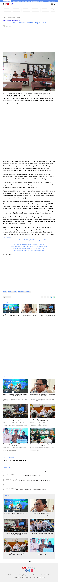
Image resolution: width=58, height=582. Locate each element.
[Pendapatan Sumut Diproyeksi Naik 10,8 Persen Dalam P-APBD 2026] (47, 308)
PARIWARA (14, 20)
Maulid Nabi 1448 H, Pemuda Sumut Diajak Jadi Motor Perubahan (29, 250)
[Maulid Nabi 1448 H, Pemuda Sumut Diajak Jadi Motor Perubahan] (42, 435)
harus (9, 292)
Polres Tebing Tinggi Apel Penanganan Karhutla (42, 533)
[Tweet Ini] (45, 297)
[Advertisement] (29, 39)
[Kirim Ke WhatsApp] (54, 297)
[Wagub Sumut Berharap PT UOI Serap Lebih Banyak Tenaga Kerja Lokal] (11, 308)
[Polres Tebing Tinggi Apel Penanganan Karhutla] (42, 525)
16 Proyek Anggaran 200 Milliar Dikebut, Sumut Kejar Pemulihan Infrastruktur (29, 246)
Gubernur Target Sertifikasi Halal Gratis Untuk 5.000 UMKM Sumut (29, 248)
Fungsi (4, 292)
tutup (30, 561)
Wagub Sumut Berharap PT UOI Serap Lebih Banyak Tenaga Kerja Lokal (29, 240)
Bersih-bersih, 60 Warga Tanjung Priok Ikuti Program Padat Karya (31, 490)
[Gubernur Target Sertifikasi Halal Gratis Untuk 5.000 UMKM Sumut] (15, 435)
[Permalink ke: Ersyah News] (4, 26)
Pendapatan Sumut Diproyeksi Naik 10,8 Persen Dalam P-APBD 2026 (29, 244)
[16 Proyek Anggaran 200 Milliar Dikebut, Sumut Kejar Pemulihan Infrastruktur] (42, 411)
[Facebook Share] (42, 297)
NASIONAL (9, 20)
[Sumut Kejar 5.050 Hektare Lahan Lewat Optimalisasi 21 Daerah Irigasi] (29, 308)
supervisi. (28, 292)
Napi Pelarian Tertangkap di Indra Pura (31, 476)
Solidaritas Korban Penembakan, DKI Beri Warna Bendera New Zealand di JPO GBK (30, 480)
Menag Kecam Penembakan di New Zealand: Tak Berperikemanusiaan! (30, 485)
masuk (12, 460)
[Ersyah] (9, 4)
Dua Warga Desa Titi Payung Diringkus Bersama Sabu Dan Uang (31, 471)
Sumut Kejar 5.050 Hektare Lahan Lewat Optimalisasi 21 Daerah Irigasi (18, 1)
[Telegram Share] (51, 297)
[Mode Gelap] (52, 4)
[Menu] (4, 4)
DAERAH (4, 20)
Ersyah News (8, 25)
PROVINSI (18, 20)
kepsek (14, 292)
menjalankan (21, 292)
